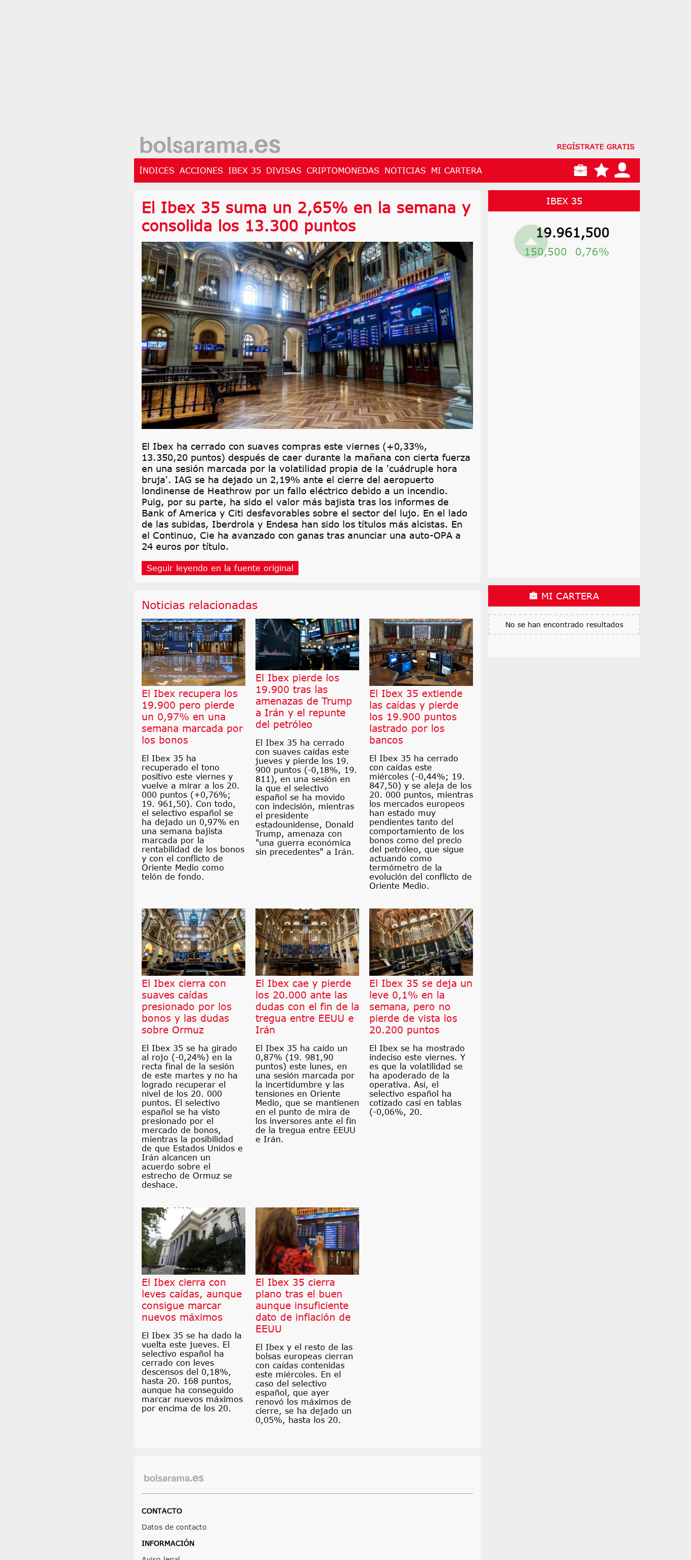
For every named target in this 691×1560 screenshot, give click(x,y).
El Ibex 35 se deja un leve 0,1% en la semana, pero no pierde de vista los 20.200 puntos (420, 1006)
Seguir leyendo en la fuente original (220, 568)
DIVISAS (283, 170)
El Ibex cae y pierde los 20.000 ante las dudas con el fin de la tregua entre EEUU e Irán (307, 1006)
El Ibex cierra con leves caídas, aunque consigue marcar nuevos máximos (192, 1299)
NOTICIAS (405, 170)
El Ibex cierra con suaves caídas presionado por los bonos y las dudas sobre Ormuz (187, 1006)
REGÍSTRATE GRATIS (596, 146)
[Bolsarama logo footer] (174, 1478)
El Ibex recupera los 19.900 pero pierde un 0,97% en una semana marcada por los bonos (192, 716)
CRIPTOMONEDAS (343, 170)
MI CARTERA (456, 170)
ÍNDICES (157, 170)
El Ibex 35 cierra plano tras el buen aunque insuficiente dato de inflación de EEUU (303, 1305)
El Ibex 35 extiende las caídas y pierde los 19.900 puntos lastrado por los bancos (415, 716)
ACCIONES (201, 170)
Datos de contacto (174, 1527)
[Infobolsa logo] (210, 146)
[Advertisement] (387, 71)
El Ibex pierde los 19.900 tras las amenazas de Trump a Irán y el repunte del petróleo (303, 701)
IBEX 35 (244, 170)
